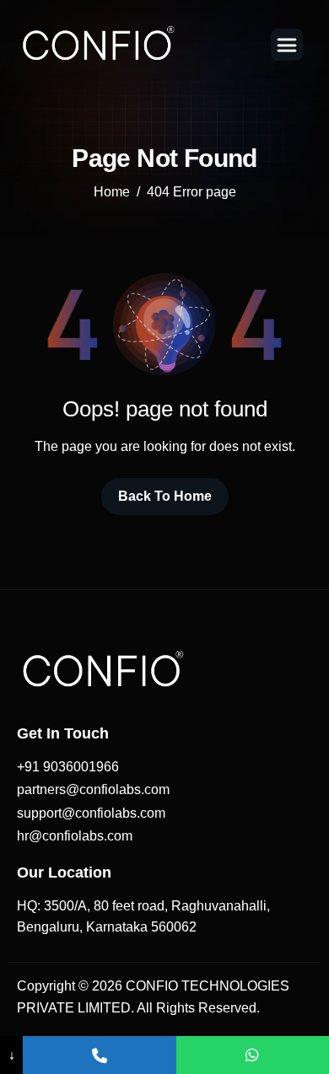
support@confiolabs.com (91, 813)
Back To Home (165, 496)
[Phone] (99, 1055)
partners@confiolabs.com (93, 789)
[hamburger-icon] (287, 45)
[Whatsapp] (252, 1055)
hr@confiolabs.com (74, 836)
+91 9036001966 (68, 767)
